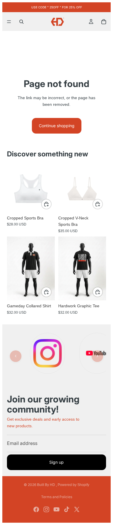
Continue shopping (56, 125)
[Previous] (15, 356)
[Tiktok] (66, 509)
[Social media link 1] (47, 353)
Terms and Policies (56, 497)
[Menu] (9, 21)
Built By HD (46, 485)
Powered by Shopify (73, 485)
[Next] (97, 356)
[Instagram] (46, 509)
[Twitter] (76, 509)
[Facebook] (36, 509)
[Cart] (103, 21)
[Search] (21, 21)
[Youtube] (56, 509)
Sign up (56, 461)
